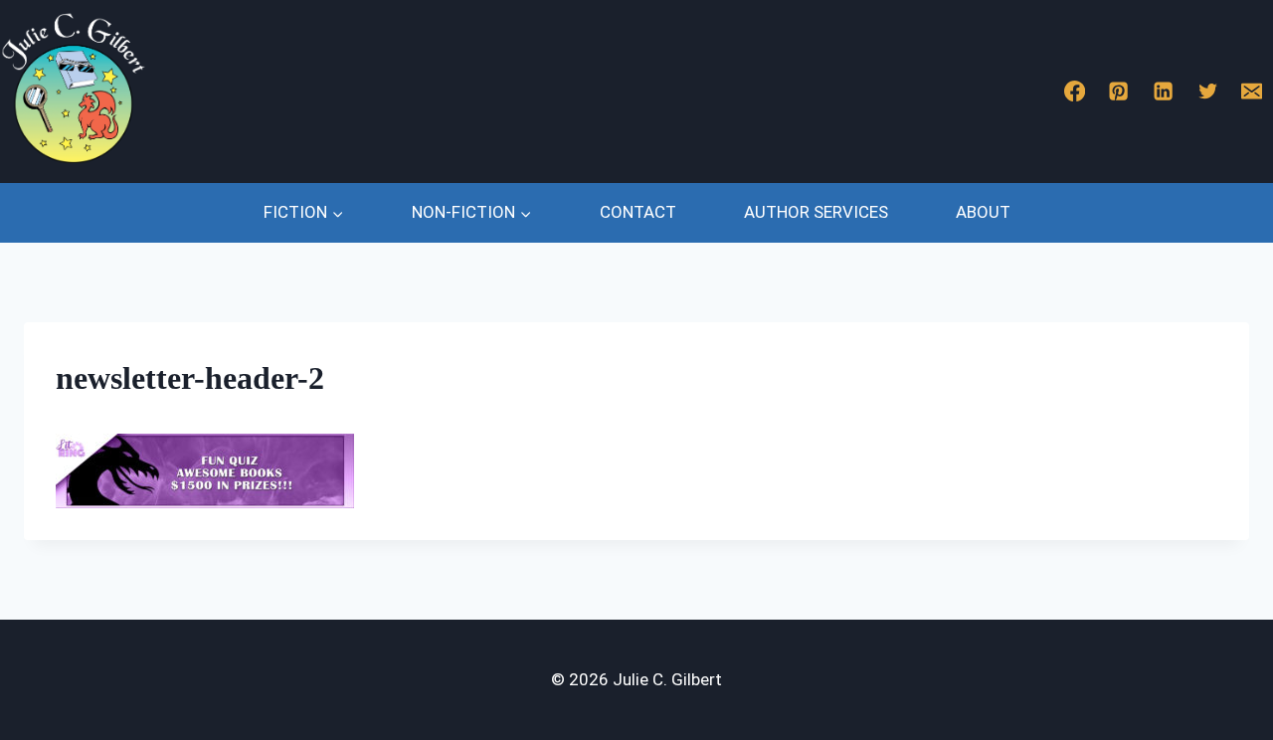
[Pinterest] (1119, 92)
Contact (638, 212)
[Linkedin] (1163, 92)
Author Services (816, 212)
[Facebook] (1074, 92)
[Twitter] (1207, 92)
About (983, 212)
